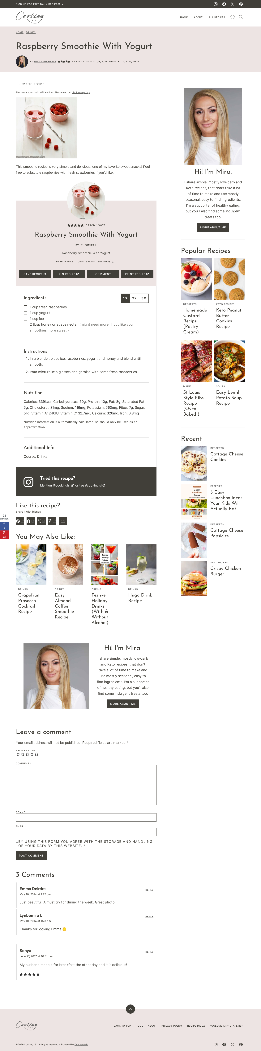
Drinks (31, 32)
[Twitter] (232, 4)
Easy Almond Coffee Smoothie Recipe (64, 606)
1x (125, 298)
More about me (123, 703)
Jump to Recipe (31, 84)
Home (184, 17)
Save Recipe (33, 274)
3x (143, 298)
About (198, 17)
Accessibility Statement (227, 1025)
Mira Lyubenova (45, 61)
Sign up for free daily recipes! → (39, 4)
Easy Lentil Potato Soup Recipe (229, 398)
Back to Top (122, 1025)
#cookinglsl (93, 485)
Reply (149, 890)
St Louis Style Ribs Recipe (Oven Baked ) (193, 403)
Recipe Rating (25, 750)
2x (134, 298)
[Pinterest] (241, 4)
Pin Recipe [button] (67, 274)
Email (21, 826)
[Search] (241, 17)
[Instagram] (216, 4)
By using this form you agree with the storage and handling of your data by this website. (85, 844)
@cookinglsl (61, 485)
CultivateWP (81, 1044)
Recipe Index (196, 1025)
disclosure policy (81, 92)
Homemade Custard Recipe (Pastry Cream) (195, 321)
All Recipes (217, 17)
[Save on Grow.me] (4, 543)
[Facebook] (224, 4)
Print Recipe (135, 274)
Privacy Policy (172, 1025)
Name (20, 812)
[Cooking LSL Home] (30, 17)
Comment (103, 274)
